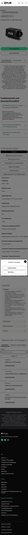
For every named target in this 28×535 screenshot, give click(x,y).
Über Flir (3, 458)
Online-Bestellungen (6, 510)
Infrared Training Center (7, 473)
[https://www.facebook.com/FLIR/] (5, 440)
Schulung (3, 512)
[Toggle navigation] (2, 3)
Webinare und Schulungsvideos (9, 515)
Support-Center (5, 503)
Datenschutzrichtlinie (6, 524)
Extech (3, 469)
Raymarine (4, 471)
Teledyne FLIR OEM (6, 464)
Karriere (3, 484)
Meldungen (4, 482)
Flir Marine (4, 467)
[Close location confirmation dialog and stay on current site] (25, 261)
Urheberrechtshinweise (6, 529)
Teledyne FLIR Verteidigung (8, 462)
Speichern (4, 487)
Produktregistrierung (6, 508)
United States (12, 268)
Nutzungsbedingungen (6, 532)
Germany (11, 272)
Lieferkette (4, 489)
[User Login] (18, 3)
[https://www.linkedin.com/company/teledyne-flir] (2, 440)
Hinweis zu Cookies (5, 526)
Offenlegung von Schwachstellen (10, 506)
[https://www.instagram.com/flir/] (8, 440)
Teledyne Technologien (7, 460)
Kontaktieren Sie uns (6, 501)
